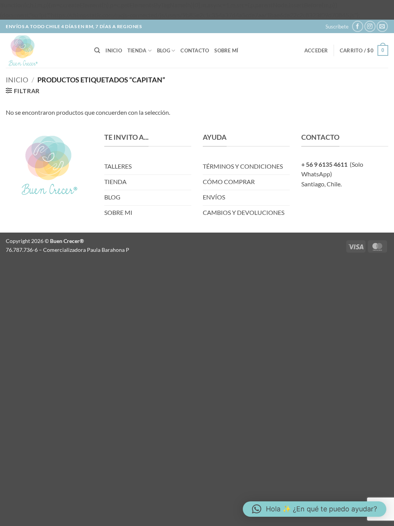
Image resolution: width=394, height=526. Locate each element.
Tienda (137, 50)
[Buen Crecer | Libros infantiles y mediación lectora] (44, 50)
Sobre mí (226, 50)
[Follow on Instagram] (370, 26)
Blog (163, 50)
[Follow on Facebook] (357, 26)
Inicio (113, 50)
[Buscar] (97, 50)
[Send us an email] (382, 26)
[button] (337, 27)
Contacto (194, 50)
